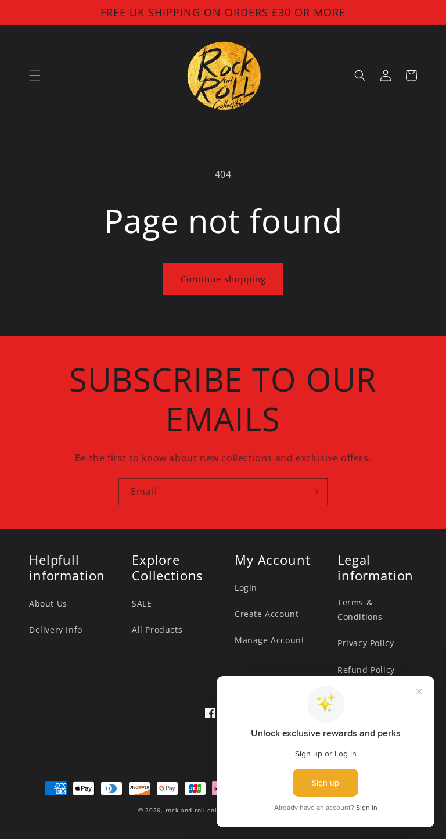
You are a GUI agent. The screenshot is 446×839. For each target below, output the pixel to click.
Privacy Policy (365, 642)
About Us (48, 603)
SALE (142, 603)
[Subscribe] (314, 491)
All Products (157, 629)
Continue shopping (223, 279)
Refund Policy (366, 669)
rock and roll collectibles (205, 810)
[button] (35, 75)
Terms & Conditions (360, 609)
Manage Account (269, 640)
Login (246, 587)
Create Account (266, 613)
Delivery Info (55, 629)
